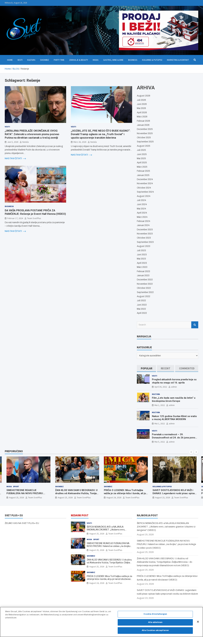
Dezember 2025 (145, 129)
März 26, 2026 (79, 141)
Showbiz (44, 59)
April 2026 (142, 112)
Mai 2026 (141, 108)
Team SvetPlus (34, 218)
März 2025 (142, 167)
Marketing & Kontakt (178, 59)
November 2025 (145, 133)
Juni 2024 (142, 204)
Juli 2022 (141, 300)
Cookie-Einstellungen (155, 614)
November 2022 (145, 284)
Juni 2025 (142, 154)
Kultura (31, 59)
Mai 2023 (141, 259)
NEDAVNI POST (79, 515)
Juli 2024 (141, 200)
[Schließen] (197, 621)
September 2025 (145, 141)
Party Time (59, 59)
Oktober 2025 (144, 137)
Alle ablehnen (155, 622)
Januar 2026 (143, 125)
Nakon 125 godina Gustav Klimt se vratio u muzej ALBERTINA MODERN (174, 418)
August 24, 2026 (65, 497)
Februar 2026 (143, 121)
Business (132, 59)
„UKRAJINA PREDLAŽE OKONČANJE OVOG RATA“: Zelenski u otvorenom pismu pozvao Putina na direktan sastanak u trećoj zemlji (32, 134)
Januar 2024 (143, 225)
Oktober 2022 (144, 288)
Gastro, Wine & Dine (113, 59)
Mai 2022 (141, 309)
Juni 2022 (142, 305)
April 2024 (142, 213)
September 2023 (145, 242)
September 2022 (145, 292)
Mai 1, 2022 (159, 405)
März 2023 (142, 267)
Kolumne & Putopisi (152, 59)
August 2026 (143, 96)
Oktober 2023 (144, 238)
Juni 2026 (142, 104)
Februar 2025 (143, 171)
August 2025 (143, 146)
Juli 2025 (141, 150)
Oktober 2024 (144, 188)
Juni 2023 (142, 254)
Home (10, 59)
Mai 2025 (141, 158)
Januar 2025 (143, 175)
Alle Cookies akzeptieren (155, 630)
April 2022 (142, 313)
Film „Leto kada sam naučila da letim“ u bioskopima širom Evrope (173, 399)
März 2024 (142, 217)
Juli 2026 (141, 100)
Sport (165, 486)
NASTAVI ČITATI (13, 158)
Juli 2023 (141, 250)
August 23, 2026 (113, 497)
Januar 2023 (143, 275)
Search (194, 324)
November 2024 (145, 183)
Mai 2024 (141, 208)
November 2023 (145, 234)
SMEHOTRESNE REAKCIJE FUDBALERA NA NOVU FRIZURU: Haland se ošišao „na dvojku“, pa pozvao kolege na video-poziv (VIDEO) (109, 546)
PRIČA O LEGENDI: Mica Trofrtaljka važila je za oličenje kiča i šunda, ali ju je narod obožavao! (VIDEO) (76, 493)
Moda (95, 59)
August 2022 (143, 296)
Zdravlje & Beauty (78, 59)
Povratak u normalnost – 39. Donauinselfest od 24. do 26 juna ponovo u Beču (175, 437)
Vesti (20, 59)
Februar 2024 (143, 221)
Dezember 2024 (145, 179)
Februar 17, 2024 (15, 218)
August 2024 (143, 196)
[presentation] (191, 452)
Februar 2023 (143, 271)
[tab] (146, 368)
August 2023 (143, 246)
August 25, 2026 (16, 497)
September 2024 (145, 192)
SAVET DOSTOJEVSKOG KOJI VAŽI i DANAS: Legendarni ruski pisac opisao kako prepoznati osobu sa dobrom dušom (125, 495)
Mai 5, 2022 (159, 441)
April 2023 (142, 263)
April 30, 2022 (160, 386)
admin (174, 386)
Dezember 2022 (145, 279)
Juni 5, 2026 (12, 141)
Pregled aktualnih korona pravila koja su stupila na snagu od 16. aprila (174, 381)
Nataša (25, 141)
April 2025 (142, 162)
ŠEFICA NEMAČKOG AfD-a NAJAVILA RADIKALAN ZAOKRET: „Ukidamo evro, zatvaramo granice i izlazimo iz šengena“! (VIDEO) (166, 527)
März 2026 (142, 116)
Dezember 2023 (145, 229)
